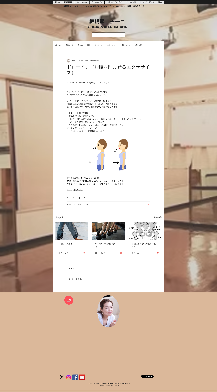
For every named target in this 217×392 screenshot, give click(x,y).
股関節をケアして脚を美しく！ (144, 245)
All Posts (58, 45)
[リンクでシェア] (84, 198)
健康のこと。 (126, 45)
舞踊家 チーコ (107, 21)
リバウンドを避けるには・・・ (105, 245)
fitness (80, 45)
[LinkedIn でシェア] (79, 198)
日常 (88, 45)
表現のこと (70, 45)
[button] (159, 45)
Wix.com (116, 385)
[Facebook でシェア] (68, 198)
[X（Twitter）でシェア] (73, 198)
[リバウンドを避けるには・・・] (108, 231)
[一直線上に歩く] (71, 231)
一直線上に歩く (65, 244)
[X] (62, 377)
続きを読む (139, 45)
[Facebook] (75, 377)
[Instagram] (68, 377)
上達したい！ (112, 45)
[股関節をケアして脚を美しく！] (145, 231)
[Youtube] (82, 377)
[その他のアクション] (149, 60)
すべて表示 (158, 217)
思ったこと (99, 45)
